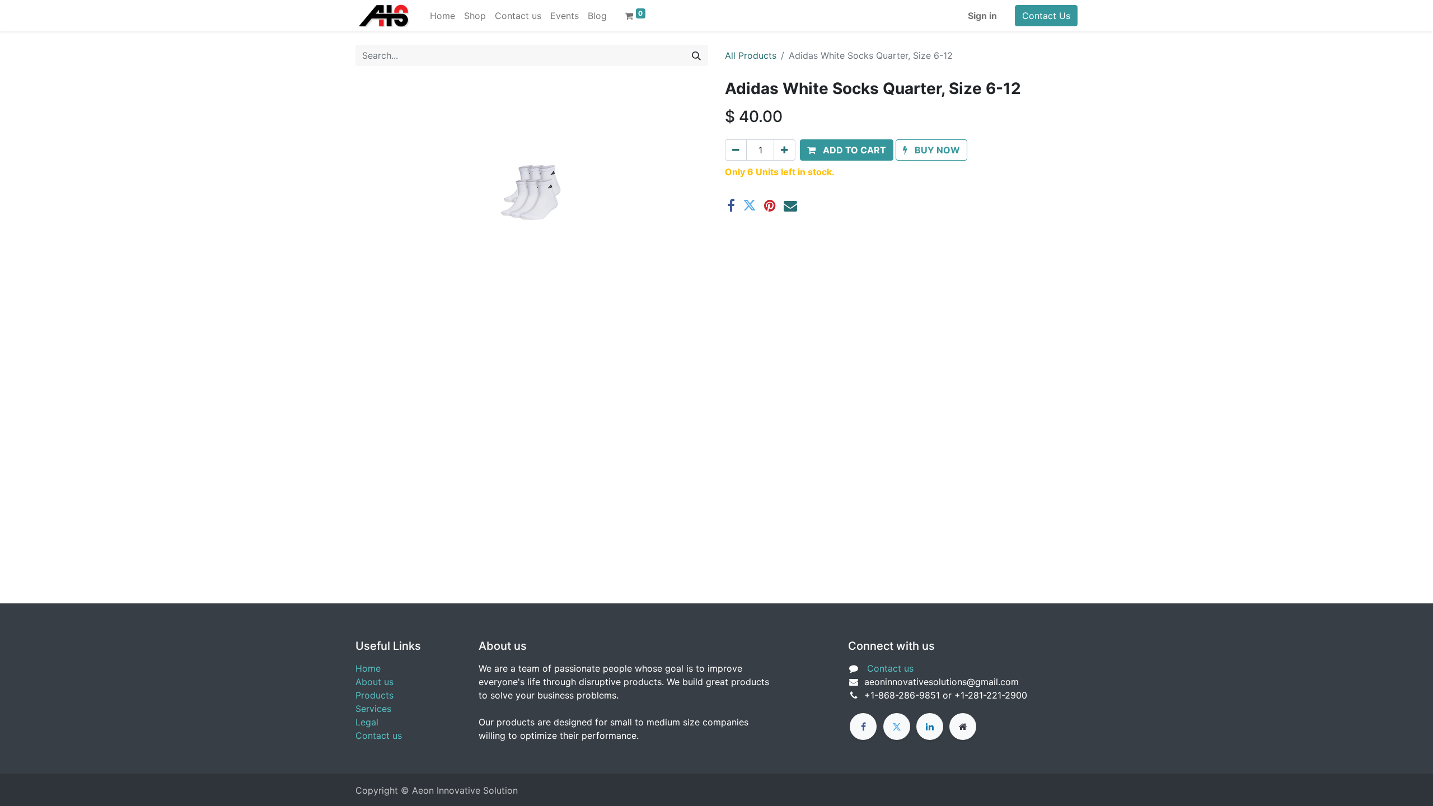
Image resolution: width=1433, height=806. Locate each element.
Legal (366, 722)
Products (374, 695)
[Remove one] (736, 150)
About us (374, 681)
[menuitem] (442, 15)
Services (373, 708)
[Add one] (784, 150)
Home (368, 668)
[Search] (696, 55)
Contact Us (1046, 15)
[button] (846, 150)
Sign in (982, 15)
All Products (750, 55)
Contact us (378, 735)
